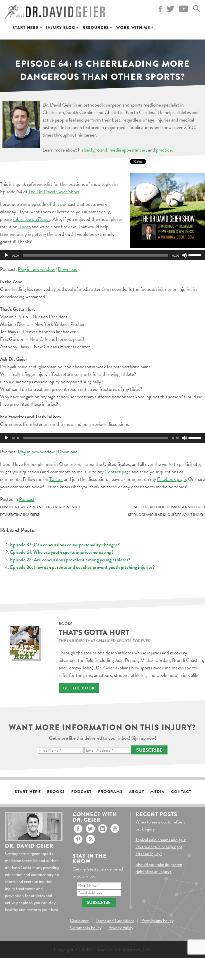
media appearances (128, 150)
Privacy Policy (120, 927)
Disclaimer (79, 920)
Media (157, 792)
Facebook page (171, 479)
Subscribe (149, 750)
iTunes (24, 226)
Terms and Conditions (115, 920)
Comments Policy (86, 927)
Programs (110, 792)
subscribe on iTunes (31, 219)
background (95, 150)
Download (68, 269)
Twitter (56, 479)
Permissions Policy (157, 920)
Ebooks (56, 792)
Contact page (117, 471)
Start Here (25, 28)
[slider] (195, 254)
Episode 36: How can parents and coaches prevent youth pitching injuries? (82, 567)
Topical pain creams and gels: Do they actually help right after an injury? (161, 846)
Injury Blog (60, 28)
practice (164, 150)
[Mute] (184, 255)
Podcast (26, 499)
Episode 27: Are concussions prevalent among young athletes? (70, 559)
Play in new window (36, 269)
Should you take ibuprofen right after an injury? (159, 868)
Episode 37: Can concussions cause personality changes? (65, 544)
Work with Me (133, 28)
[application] (102, 255)
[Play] (6, 255)
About (136, 792)
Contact (181, 792)
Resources (95, 28)
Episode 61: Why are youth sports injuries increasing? (62, 552)
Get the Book (79, 688)
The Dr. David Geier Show (53, 191)
